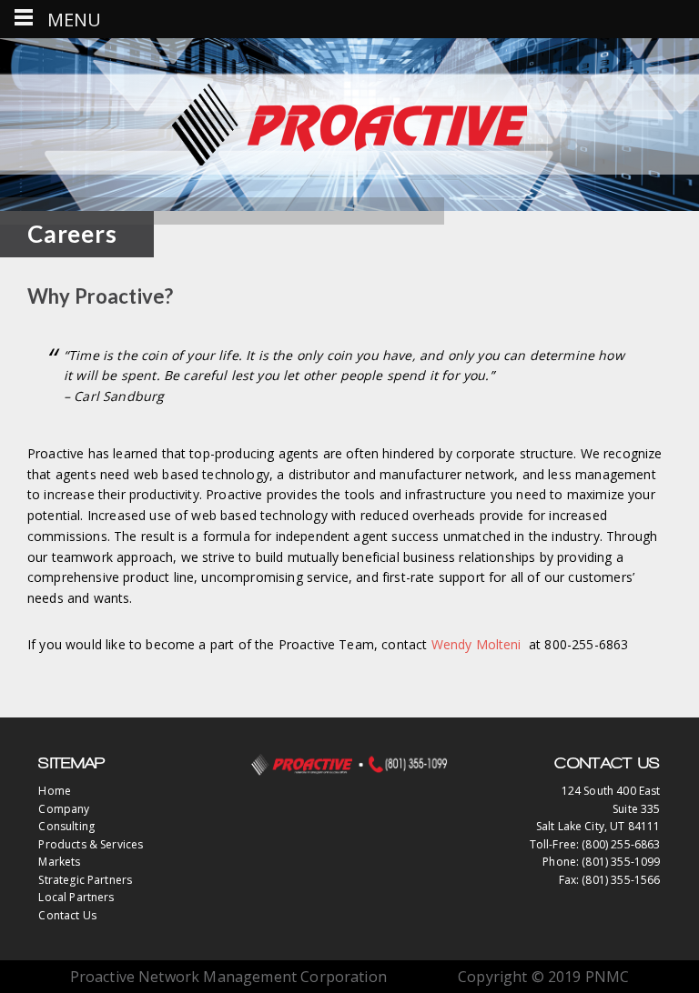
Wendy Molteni (476, 644)
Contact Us (67, 915)
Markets (59, 861)
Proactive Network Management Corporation (349, 125)
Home (54, 790)
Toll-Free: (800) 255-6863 (595, 844)
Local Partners (76, 897)
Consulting (66, 826)
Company (63, 809)
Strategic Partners (85, 880)
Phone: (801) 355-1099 (601, 861)
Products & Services (90, 844)
